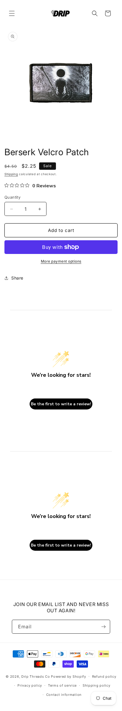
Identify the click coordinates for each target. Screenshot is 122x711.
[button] (11, 13)
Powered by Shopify (68, 676)
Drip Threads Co (35, 676)
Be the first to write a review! (61, 404)
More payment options (61, 261)
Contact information (64, 695)
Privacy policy (29, 685)
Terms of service (62, 685)
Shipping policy (96, 685)
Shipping (11, 174)
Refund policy (104, 676)
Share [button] (17, 277)
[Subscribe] (103, 627)
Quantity (12, 197)
